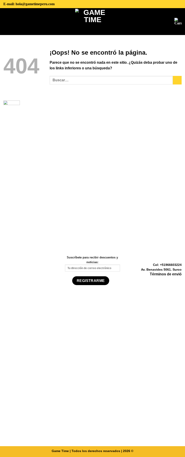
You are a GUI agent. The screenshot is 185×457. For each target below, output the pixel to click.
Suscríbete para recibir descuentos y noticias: (92, 260)
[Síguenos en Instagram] (173, 281)
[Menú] (6, 21)
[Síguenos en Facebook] (168, 281)
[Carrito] (178, 21)
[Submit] (177, 80)
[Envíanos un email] (179, 281)
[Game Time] (92, 21)
